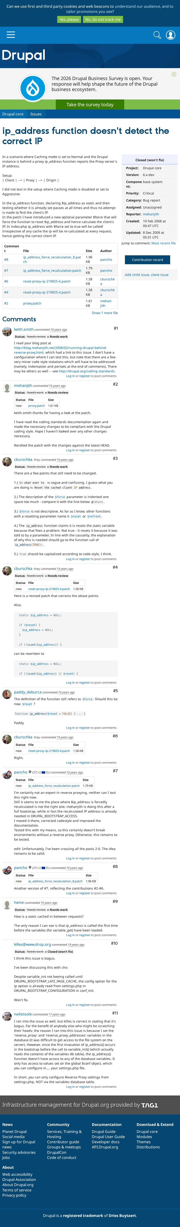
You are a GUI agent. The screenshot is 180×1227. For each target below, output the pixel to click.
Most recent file (163, 243)
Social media (13, 1136)
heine (19, 902)
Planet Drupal (14, 1131)
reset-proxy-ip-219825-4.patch (47, 292)
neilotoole (23, 1014)
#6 (6, 281)
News (7, 1124)
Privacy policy (14, 1195)
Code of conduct (61, 1157)
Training (71, 1131)
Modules (144, 1136)
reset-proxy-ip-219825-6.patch (47, 281)
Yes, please (69, 19)
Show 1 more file (105, 313)
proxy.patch (32, 303)
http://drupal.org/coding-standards (87, 371)
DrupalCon (56, 1152)
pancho (106, 259)
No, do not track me (103, 19)
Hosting (54, 1136)
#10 (114, 943)
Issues (36, 114)
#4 (6, 292)
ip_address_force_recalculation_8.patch (55, 881)
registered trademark (83, 1215)
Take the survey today (90, 104)
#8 (6, 259)
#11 (115, 1013)
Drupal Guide (104, 1131)
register (84, 376)
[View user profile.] (7, 331)
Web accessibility (17, 1174)
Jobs (6, 1157)
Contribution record (147, 259)
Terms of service (16, 1190)
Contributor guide (63, 1141)
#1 (116, 328)
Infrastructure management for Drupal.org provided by (71, 1104)
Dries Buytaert (122, 1215)
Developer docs (106, 1141)
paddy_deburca (27, 692)
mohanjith (151, 214)
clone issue (160, 274)
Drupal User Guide (108, 1136)
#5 (115, 691)
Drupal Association (19, 1179)
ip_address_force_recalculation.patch (52, 270)
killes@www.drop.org (32, 944)
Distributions (148, 1147)
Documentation (107, 1124)
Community (58, 1124)
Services (54, 1131)
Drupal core (12, 114)
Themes (144, 1141)
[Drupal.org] (52, 56)
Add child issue (137, 274)
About (8, 1167)
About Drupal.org (18, 1184)
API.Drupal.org (105, 1147)
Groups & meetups (64, 1147)
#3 (115, 458)
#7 (6, 270)
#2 (6, 303)
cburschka (23, 459)
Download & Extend (155, 1124)
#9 (115, 901)
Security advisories (19, 1152)
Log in (70, 376)
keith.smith (24, 329)
